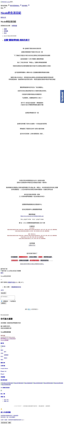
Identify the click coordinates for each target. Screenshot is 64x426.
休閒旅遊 (14, 25)
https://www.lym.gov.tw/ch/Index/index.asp (32, 216)
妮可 (2, 273)
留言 (13, 282)
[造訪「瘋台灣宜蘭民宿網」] (7, 383)
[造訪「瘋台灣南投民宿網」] (48, 383)
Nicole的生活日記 (11, 12)
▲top (2, 290)
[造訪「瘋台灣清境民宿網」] (37, 383)
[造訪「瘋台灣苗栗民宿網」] (27, 383)
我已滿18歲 (4, 422)
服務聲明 (48, 406)
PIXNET (19, 406)
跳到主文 (3, 17)
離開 (9, 422)
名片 (5, 33)
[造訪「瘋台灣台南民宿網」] (58, 383)
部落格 (6, 31)
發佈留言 (3, 303)
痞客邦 (10, 282)
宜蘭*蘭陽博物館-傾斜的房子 (17, 40)
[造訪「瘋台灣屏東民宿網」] (6, 384)
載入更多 (3, 293)
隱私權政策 (41, 406)
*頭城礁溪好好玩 (16, 287)
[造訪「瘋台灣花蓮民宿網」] (18, 383)
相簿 (5, 29)
